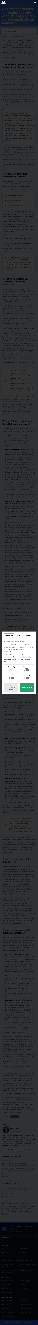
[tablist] (19, 635)
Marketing (26, 675)
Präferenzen (26, 667)
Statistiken (11, 675)
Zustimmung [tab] (9, 636)
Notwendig (11, 667)
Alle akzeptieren (26, 687)
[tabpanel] (19, 660)
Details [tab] (19, 636)
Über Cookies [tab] (29, 636)
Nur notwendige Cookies (11, 687)
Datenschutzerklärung (10, 657)
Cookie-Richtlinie (25, 657)
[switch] (11, 669)
